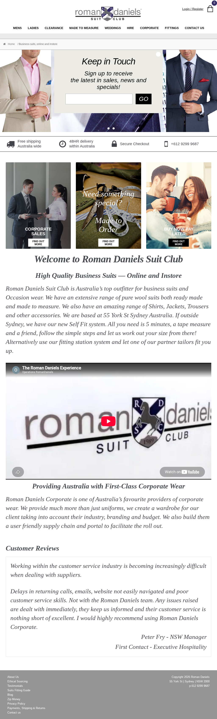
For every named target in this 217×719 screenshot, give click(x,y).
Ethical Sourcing (17, 681)
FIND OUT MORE (38, 243)
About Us (13, 677)
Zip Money (13, 699)
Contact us (194, 28)
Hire (130, 28)
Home (11, 44)
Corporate (149, 28)
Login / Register (192, 9)
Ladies (33, 28)
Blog (10, 694)
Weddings (113, 28)
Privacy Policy (16, 703)
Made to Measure (84, 28)
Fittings (172, 28)
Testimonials (15, 685)
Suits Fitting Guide (18, 690)
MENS (17, 28)
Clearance (54, 28)
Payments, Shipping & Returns (26, 708)
